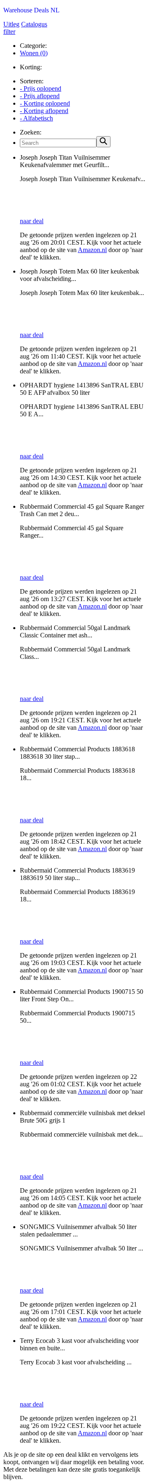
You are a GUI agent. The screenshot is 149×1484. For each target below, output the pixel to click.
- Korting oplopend (45, 103)
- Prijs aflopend (40, 95)
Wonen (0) (34, 53)
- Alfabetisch (36, 118)
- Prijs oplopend (40, 88)
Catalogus (34, 24)
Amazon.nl (92, 249)
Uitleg (11, 24)
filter (9, 31)
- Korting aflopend (44, 110)
